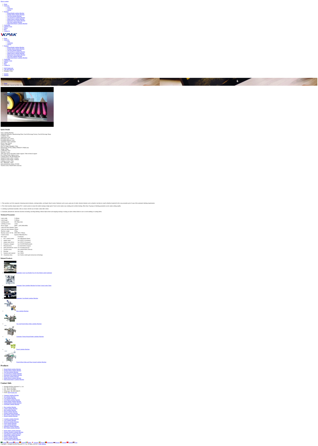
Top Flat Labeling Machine (14, 16)
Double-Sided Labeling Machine (15, 14)
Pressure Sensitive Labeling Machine (13, 432)
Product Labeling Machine (11, 413)
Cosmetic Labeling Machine (11, 419)
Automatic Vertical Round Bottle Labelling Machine (30, 336)
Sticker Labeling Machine (10, 436)
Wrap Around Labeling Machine (12, 439)
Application (7, 25)
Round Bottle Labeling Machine (15, 13)
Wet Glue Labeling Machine (14, 22)
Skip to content (5, 1)
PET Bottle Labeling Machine (12, 428)
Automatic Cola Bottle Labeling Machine (27, 298)
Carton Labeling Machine (10, 408)
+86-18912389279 (9, 69)
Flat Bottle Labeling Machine (11, 404)
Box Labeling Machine (22, 311)
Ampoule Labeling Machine (11, 395)
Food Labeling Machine (10, 423)
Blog (5, 29)
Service (9, 10)
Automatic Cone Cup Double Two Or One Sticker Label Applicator (34, 272)
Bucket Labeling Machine (11, 416)
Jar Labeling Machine (9, 397)
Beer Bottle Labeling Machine (12, 414)
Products (6, 11)
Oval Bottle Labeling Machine (12, 400)
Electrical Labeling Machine (11, 422)
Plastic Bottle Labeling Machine (12, 430)
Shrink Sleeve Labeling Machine (15, 19)
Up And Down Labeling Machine (16, 17)
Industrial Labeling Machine (11, 426)
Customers (10, 8)
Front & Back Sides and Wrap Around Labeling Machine (31, 362)
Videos (6, 28)
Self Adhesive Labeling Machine (12, 433)
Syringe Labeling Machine (11, 438)
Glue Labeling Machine (10, 425)
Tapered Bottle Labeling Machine (13, 403)
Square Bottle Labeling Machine (12, 401)
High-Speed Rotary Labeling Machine (17, 23)
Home (5, 4)
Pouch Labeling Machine (23, 349)
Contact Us (7, 31)
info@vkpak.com (8, 68)
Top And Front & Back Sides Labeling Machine (29, 323)
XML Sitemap (42, 444)
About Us (6, 5)
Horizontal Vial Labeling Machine (16, 20)
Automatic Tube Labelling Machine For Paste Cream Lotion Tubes (33, 285)
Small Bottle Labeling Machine (12, 435)
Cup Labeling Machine (10, 420)
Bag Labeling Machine (10, 410)
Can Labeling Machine (10, 398)
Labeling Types (8, 26)
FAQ (8, 7)
